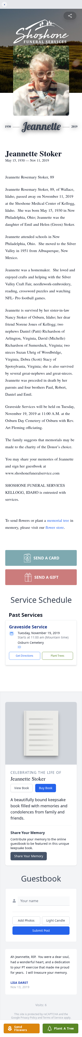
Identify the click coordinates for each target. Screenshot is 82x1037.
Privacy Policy (29, 1017)
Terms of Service (53, 1017)
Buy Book (45, 788)
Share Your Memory (28, 856)
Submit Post (41, 930)
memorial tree (58, 520)
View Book (21, 788)
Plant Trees (57, 656)
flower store (54, 527)
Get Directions (24, 656)
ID (19, 647)
